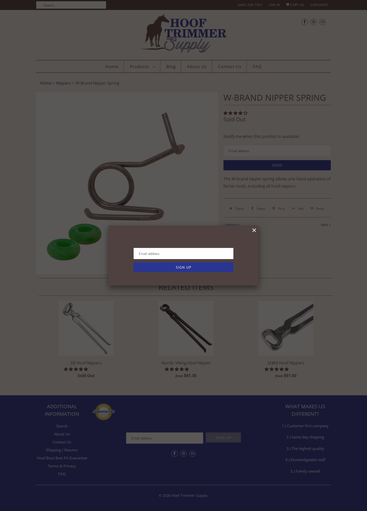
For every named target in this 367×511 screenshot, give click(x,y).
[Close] (254, 230)
